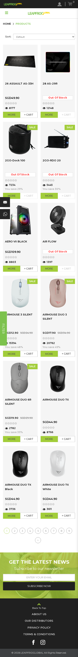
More (12, 114)
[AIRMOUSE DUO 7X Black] (20, 463)
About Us (39, 614)
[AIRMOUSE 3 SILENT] (20, 293)
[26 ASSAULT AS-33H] (20, 62)
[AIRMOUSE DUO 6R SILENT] (20, 378)
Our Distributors (39, 620)
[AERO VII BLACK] (20, 220)
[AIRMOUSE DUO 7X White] (58, 463)
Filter (3, 328)
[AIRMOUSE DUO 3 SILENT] (58, 293)
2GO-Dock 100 (15, 160)
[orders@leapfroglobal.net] (5, 202)
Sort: (8, 36)
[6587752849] (5, 214)
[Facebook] (33, 642)
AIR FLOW (49, 241)
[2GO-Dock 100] (20, 139)
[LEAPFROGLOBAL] (13, 4)
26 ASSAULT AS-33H (19, 83)
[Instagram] (42, 642)
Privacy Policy (39, 627)
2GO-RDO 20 (52, 160)
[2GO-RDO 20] (58, 139)
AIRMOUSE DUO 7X (56, 399)
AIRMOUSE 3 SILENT (19, 314)
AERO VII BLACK (16, 241)
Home (7, 23)
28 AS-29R (50, 83)
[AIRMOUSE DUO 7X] (58, 378)
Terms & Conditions (39, 634)
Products (23, 23)
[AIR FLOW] (58, 220)
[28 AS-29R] (58, 62)
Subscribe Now (39, 586)
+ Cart (28, 114)
